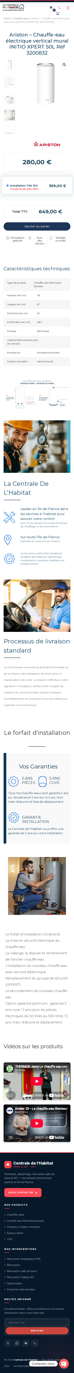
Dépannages (14, 1283)
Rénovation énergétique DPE (24, 1258)
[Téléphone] (34, 1343)
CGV (9, 1239)
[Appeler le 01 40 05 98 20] (59, 7)
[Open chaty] (64, 1364)
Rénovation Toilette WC (20, 1277)
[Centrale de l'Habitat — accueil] (13, 7)
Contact (38, 1366)
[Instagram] (16, 1343)
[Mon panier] (51, 7)
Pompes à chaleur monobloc (23, 1226)
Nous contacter (20, 1192)
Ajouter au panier (37, 226)
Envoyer (37, 1330)
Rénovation (13, 1264)
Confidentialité (21, 1366)
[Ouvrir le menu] (67, 7)
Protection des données (21, 1289)
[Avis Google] (7, 1343)
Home (7, 18)
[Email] (25, 1343)
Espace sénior (15, 1232)
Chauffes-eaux (21, 18)
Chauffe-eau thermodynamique (25, 1220)
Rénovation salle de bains (22, 1271)
